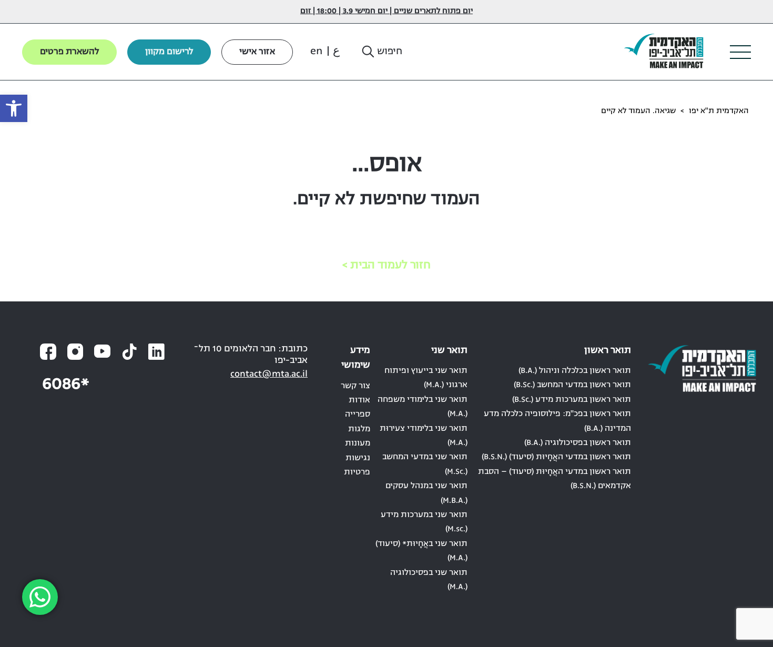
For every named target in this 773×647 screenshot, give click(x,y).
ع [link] (336, 51)
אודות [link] (359, 400)
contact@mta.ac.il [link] (269, 374)
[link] (13, 108)
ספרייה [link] (357, 414)
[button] (381, 52)
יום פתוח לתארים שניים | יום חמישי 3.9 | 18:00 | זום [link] (386, 11)
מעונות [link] (357, 443)
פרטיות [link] (357, 472)
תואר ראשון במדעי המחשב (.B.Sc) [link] (572, 385)
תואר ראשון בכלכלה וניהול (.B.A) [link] (574, 371)
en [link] (316, 51)
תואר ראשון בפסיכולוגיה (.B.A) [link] (577, 443)
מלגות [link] (359, 429)
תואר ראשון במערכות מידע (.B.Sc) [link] (571, 400)
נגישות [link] (357, 458)
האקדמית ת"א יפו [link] (719, 111)
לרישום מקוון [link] (169, 52)
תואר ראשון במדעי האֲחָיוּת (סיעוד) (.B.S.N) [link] (556, 457)
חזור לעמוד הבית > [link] (386, 265)
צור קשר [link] (355, 386)
